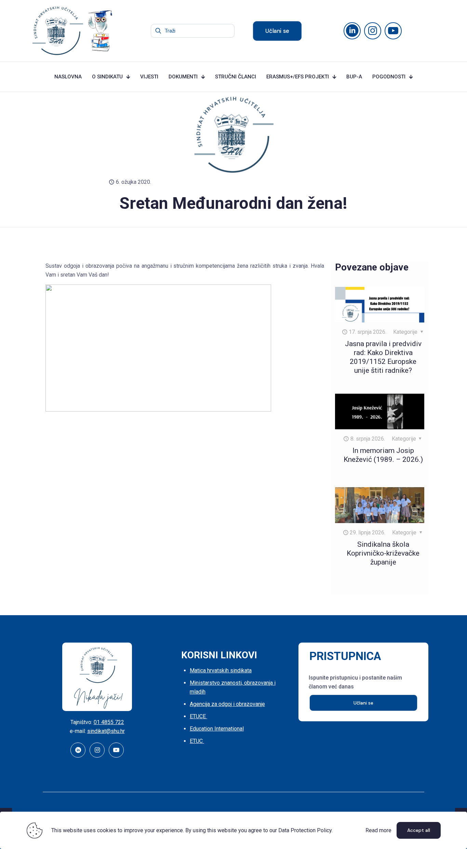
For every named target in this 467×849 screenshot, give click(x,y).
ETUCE (198, 716)
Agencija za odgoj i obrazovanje (227, 704)
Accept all (418, 830)
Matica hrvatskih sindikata (221, 670)
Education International (217, 728)
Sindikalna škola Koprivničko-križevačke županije (383, 553)
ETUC (197, 741)
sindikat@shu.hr (106, 731)
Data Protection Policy (305, 830)
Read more (378, 830)
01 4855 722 (109, 722)
